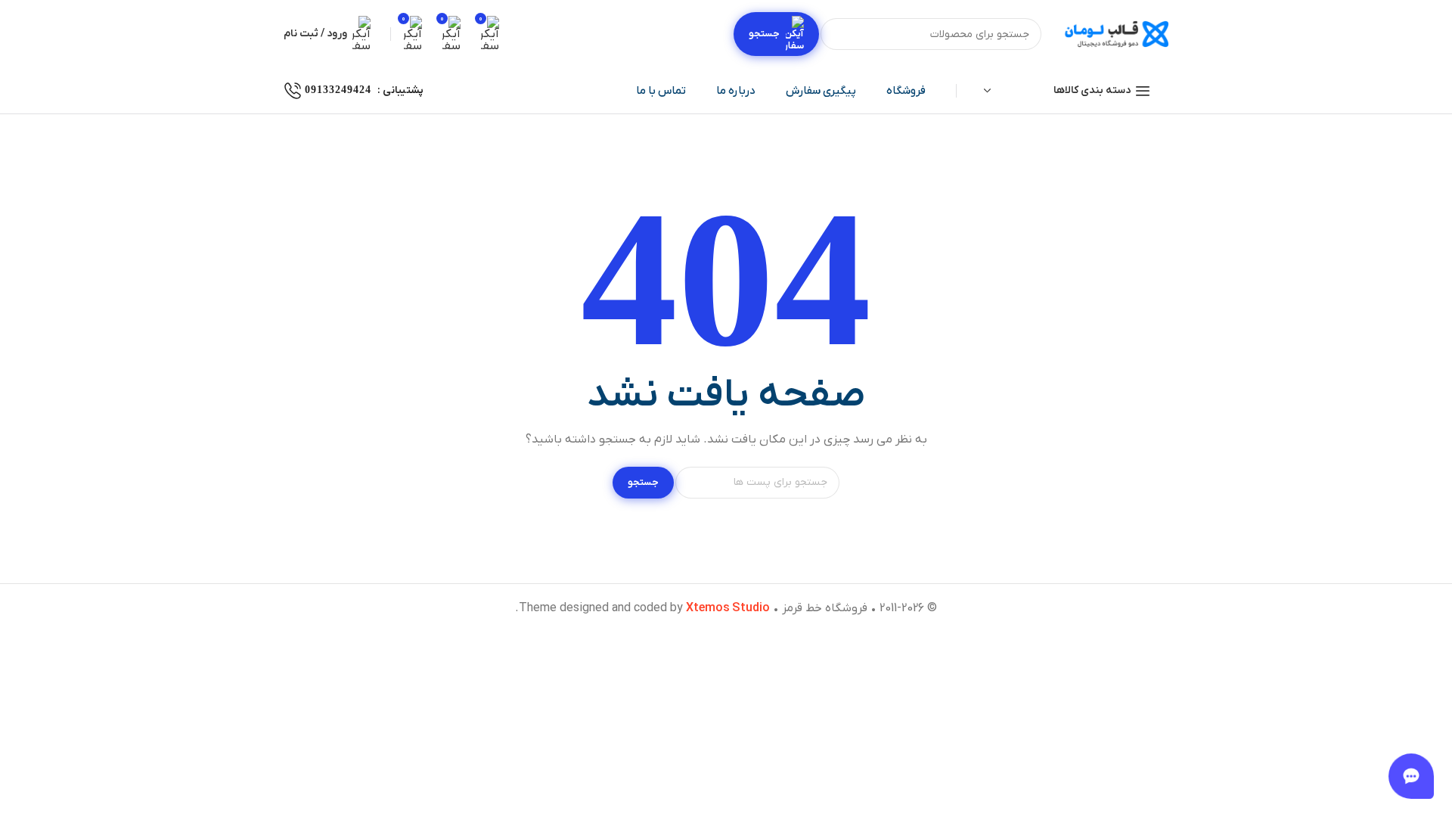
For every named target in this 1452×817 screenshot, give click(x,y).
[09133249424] (293, 91)
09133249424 (338, 89)
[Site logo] (1115, 34)
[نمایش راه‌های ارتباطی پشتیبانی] (1411, 776)
